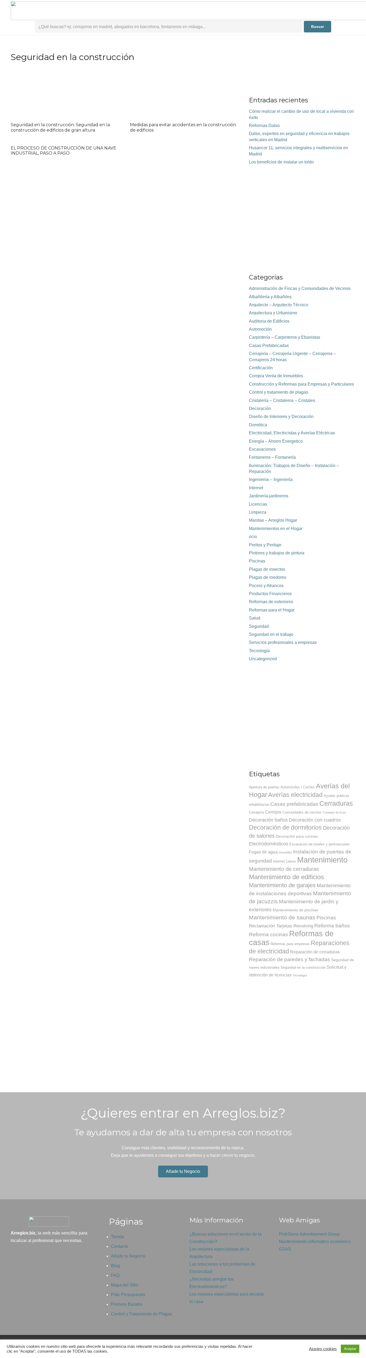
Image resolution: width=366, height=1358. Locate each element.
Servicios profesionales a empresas (283, 642)
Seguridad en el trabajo (271, 634)
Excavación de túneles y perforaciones (319, 844)
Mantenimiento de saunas (282, 917)
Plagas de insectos (267, 569)
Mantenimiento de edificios (286, 877)
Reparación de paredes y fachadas (289, 959)
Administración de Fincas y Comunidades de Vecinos (299, 288)
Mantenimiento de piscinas (295, 910)
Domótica (258, 425)
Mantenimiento (322, 860)
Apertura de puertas (264, 787)
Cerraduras (336, 803)
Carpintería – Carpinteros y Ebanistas (284, 337)
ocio (253, 536)
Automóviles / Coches (298, 787)
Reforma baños (332, 925)
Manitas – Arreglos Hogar (273, 520)
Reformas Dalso (264, 125)
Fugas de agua (263, 852)
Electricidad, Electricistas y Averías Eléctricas (292, 433)
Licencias (258, 504)
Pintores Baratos (127, 1304)
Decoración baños (268, 820)
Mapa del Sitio (124, 1285)
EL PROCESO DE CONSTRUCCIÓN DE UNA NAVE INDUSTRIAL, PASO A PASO (63, 151)
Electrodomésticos (268, 843)
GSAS (285, 1249)
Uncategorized (263, 658)
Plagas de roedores (267, 577)
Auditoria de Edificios (269, 321)
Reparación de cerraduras (315, 952)
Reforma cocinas (268, 934)
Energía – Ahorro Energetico (276, 441)
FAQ (115, 1275)
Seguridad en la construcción (303, 967)
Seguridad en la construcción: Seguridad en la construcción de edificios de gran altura (60, 127)
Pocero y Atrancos (266, 585)
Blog (115, 1265)
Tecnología (259, 650)
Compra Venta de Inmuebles (276, 376)
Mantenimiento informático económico (315, 1241)
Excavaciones (262, 449)
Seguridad (259, 626)
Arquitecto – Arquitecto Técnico (278, 305)
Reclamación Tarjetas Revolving (281, 925)
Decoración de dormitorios (285, 827)
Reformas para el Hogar (271, 610)
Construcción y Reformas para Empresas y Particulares (301, 384)
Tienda (117, 1236)
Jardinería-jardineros (268, 496)
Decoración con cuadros (315, 820)
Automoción (260, 329)
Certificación (261, 367)
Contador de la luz (334, 812)
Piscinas (257, 561)
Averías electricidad (295, 795)
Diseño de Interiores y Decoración (281, 416)
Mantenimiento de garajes (282, 885)
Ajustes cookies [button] (323, 1349)
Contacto (119, 1246)
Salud (254, 618)
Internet (256, 488)
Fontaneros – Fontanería (272, 457)
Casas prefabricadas (294, 804)
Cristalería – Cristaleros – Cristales (282, 400)
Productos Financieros (270, 593)
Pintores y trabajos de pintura (276, 553)
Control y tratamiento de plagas (278, 392)
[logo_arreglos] (49, 1222)
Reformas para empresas (290, 944)
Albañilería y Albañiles (270, 296)
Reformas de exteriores (271, 601)
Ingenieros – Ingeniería (271, 479)
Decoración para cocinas (297, 836)
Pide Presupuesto (128, 1294)
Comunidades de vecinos (302, 812)
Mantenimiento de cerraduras (284, 869)
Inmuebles (285, 852)
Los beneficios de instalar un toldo (281, 162)
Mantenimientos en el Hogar (275, 528)
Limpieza (257, 512)
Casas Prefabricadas (269, 345)
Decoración (260, 408)
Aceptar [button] (350, 1349)
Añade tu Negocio (128, 1256)
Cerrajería (256, 812)
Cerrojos (273, 812)
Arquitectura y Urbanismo (273, 313)
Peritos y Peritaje (265, 545)
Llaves (291, 861)
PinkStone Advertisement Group (309, 1234)
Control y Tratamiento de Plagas (141, 1314)
